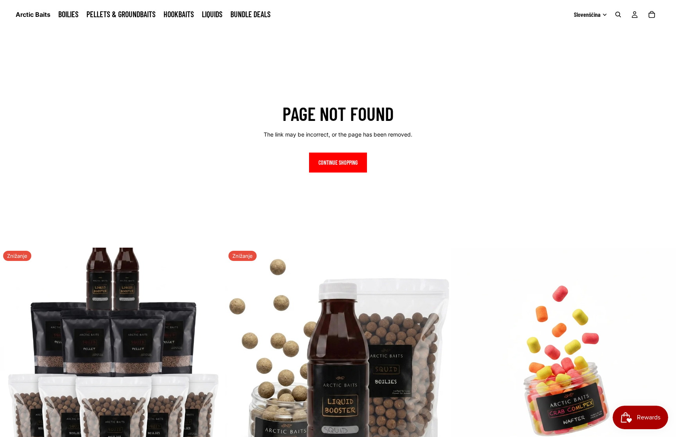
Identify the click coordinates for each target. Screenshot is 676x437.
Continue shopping (338, 162)
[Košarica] (651, 14)
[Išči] (618, 14)
